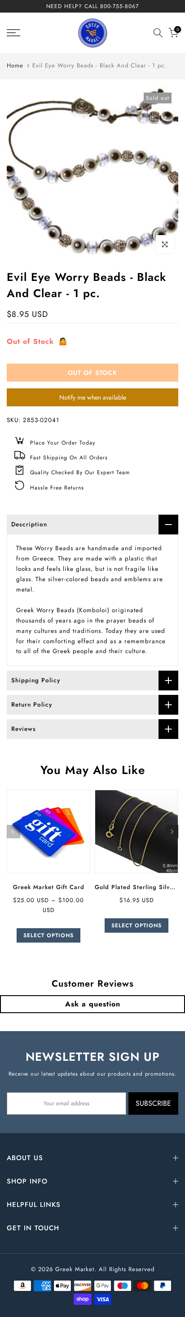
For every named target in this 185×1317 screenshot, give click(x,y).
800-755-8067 (119, 6)
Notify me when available (92, 397)
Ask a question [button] (92, 1004)
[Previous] (13, 831)
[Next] (171, 831)
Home (15, 65)
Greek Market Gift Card (48, 887)
